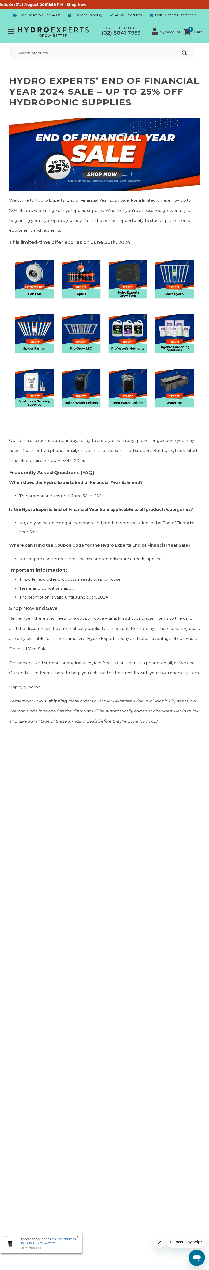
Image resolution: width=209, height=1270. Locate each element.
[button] (166, 32)
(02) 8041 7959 (121, 33)
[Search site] (185, 53)
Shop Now (65, 4)
